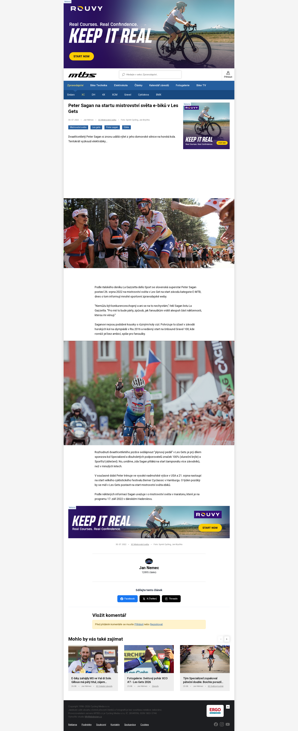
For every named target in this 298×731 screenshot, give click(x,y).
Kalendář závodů (159, 85)
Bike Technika (98, 85)
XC (83, 94)
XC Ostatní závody (104, 686)
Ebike (126, 127)
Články (138, 85)
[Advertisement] (149, 174)
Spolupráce (130, 724)
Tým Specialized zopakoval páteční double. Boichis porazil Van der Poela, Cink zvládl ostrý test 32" (203, 680)
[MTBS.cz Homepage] (82, 74)
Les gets (96, 127)
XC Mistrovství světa (107, 120)
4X (103, 94)
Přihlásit (138, 624)
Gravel (127, 94)
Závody (155, 686)
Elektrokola (121, 85)
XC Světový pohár (216, 686)
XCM (114, 94)
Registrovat (156, 624)
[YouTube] (228, 724)
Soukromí (101, 724)
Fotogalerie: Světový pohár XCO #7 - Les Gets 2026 (147, 680)
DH (93, 94)
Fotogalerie (183, 85)
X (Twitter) (152, 598)
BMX (158, 94)
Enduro (71, 94)
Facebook (129, 598)
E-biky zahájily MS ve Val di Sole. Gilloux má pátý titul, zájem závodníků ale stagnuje (91, 680)
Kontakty (115, 724)
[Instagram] (222, 724)
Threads (173, 598)
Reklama (72, 724)
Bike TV (201, 85)
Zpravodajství (75, 85)
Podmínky (87, 724)
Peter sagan (112, 127)
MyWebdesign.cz (93, 716)
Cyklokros (143, 94)
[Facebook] (216, 724)
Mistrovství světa (78, 127)
